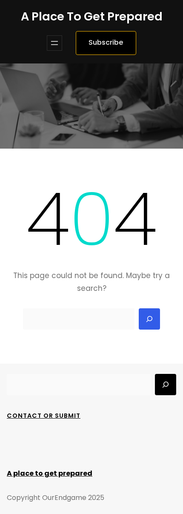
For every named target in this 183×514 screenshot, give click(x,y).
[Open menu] (54, 43)
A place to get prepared (92, 16)
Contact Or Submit (43, 415)
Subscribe (106, 42)
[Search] (149, 319)
